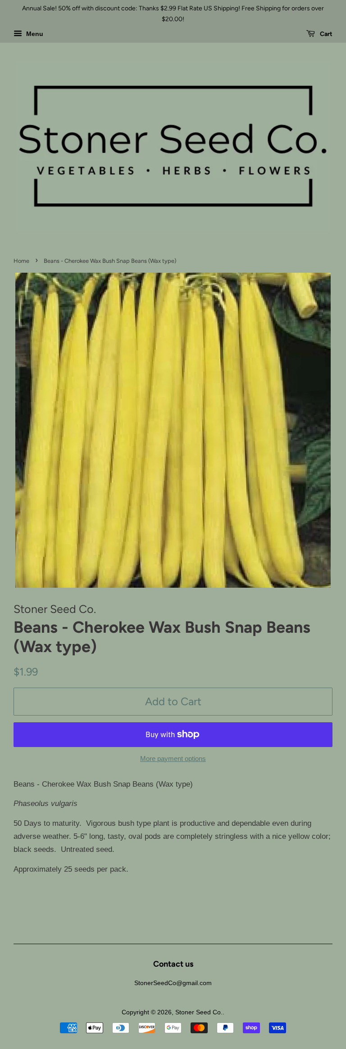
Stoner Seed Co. (199, 1012)
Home (21, 260)
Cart (325, 34)
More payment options (173, 758)
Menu (33, 33)
